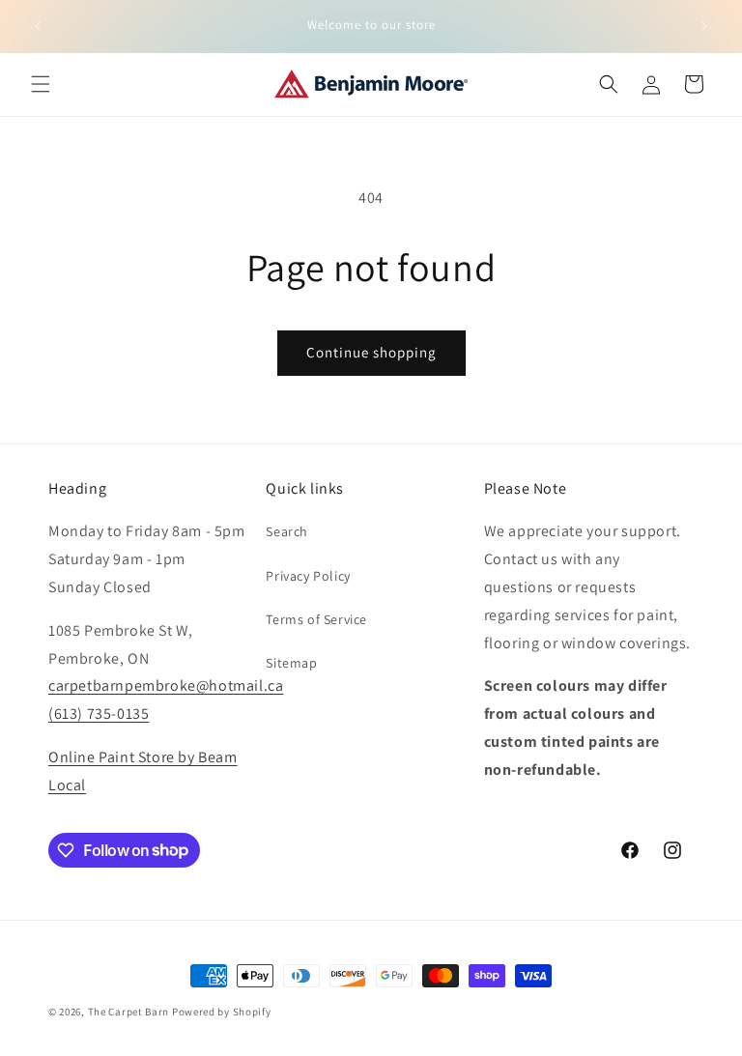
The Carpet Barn (129, 1011)
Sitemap (291, 662)
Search (287, 531)
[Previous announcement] (37, 26)
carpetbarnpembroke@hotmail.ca (165, 685)
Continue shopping (371, 352)
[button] (40, 84)
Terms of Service (316, 619)
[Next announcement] (704, 26)
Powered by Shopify (221, 1011)
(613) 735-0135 (98, 713)
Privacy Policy (308, 576)
